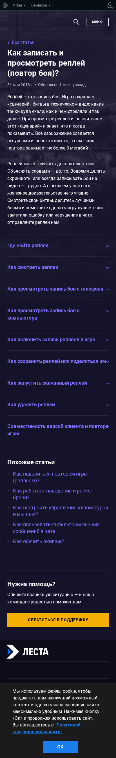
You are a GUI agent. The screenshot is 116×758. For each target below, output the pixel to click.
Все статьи (23, 42)
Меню (97, 22)
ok (60, 747)
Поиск (76, 25)
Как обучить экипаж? (38, 541)
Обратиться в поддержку (58, 619)
